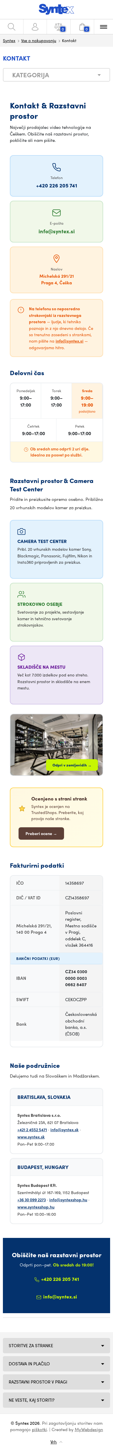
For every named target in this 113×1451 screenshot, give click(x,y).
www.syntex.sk (31, 1137)
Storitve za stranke (31, 1345)
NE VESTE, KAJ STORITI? (31, 1400)
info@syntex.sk (64, 1129)
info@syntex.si (57, 231)
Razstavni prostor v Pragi (38, 1382)
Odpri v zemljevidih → (72, 765)
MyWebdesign (89, 1429)
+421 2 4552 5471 (32, 1129)
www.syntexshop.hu (35, 1207)
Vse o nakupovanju (38, 40)
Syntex (9, 40)
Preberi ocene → (41, 833)
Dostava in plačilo (29, 1363)
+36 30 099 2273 (31, 1199)
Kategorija (30, 74)
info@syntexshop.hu (68, 1199)
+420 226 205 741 (56, 185)
